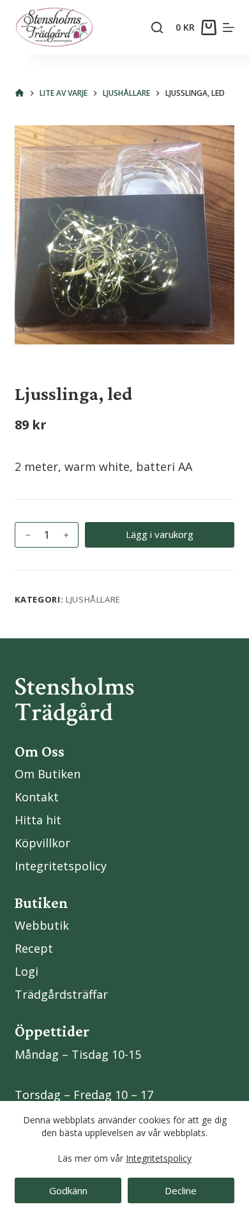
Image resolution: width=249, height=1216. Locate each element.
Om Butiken (47, 773)
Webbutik (42, 925)
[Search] (157, 27)
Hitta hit (38, 819)
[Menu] (228, 27)
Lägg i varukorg (159, 534)
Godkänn (68, 1190)
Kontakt (37, 796)
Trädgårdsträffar (61, 994)
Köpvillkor (42, 842)
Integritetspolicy (159, 1158)
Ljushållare (93, 599)
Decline (181, 1190)
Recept (34, 948)
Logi (26, 971)
